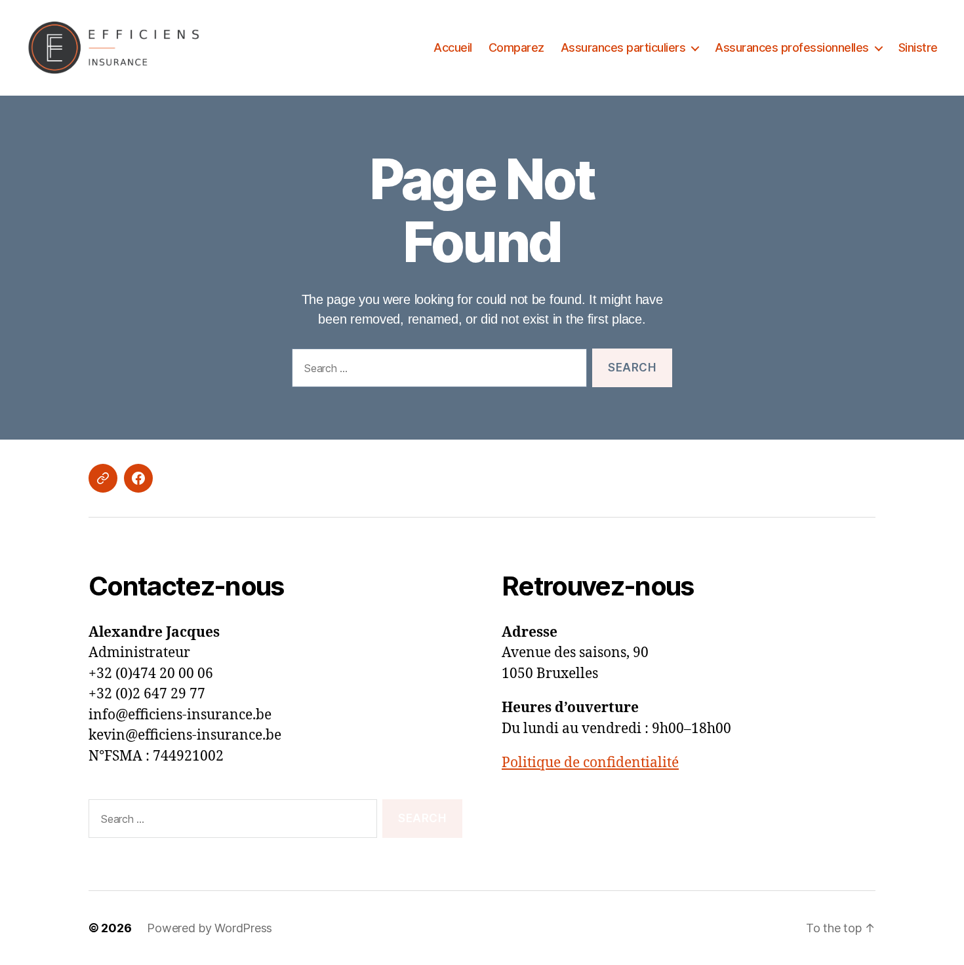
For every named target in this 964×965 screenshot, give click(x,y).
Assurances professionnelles (792, 47)
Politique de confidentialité (590, 763)
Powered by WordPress (209, 928)
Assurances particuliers (623, 47)
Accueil (452, 47)
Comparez (516, 47)
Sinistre (918, 47)
